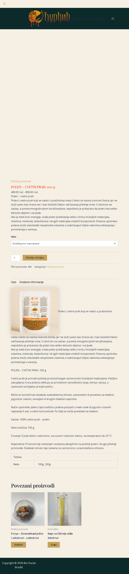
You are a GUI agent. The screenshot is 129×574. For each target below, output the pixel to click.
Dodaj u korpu (35, 257)
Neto (13, 236)
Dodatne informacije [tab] (32, 282)
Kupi (54, 544)
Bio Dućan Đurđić (88, 18)
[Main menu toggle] (112, 18)
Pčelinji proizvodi (21, 181)
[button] (4, 4)
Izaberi (18, 544)
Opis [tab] (13, 282)
